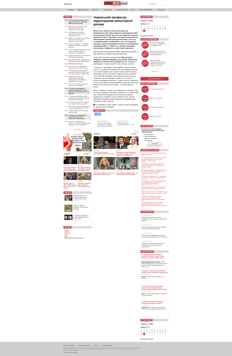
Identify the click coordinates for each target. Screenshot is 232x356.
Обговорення (147, 251)
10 (165, 26)
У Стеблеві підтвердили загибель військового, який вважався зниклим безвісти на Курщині (78, 91)
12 (144, 28)
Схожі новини (147, 212)
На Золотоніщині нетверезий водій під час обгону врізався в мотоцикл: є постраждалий (79, 51)
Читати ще (154, 71)
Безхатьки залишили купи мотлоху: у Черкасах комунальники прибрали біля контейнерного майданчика (79, 124)
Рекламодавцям (146, 10)
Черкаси (69, 4)
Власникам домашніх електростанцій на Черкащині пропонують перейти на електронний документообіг (153, 171)
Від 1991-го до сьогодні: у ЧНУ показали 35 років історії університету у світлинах (78, 28)
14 (149, 28)
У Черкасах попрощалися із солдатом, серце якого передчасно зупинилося (77, 116)
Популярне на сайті (149, 150)
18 (160, 28)
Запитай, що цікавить (154, 79)
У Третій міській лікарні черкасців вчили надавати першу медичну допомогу (104, 124)
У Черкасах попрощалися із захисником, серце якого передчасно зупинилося (154, 176)
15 (152, 28)
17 (157, 28)
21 (141, 31)
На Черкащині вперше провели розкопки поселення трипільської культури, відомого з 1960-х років (78, 72)
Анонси (95, 10)
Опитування (146, 126)
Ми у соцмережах (148, 83)
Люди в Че (108, 10)
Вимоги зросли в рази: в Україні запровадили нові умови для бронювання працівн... (154, 218)
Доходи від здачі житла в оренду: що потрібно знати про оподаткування (158, 53)
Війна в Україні (82, 10)
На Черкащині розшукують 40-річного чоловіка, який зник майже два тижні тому (78, 21)
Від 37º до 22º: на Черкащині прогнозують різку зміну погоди (78, 67)
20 (165, 28)
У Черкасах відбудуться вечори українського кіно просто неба (81, 217)
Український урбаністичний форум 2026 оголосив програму (79, 56)
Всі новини (77, 129)
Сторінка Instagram (157, 107)
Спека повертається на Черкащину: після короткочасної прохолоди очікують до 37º (154, 192)
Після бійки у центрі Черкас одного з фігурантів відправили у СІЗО (79, 107)
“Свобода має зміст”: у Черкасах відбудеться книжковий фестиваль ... (81, 197)
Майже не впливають (151, 138)
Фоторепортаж (122, 10)
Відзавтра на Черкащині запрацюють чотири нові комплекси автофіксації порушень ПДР (152, 165)
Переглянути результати (154, 145)
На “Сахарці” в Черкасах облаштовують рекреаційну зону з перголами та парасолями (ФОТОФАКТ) (153, 182)
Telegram (111, 107)
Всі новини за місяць (146, 35)
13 (147, 28)
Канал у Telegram (156, 98)
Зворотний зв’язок (84, 345)
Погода (67, 227)
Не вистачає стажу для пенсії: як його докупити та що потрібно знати (158, 43)
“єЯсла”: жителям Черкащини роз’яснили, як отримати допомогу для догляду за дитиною (158, 63)
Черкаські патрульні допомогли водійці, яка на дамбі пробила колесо (153, 227)
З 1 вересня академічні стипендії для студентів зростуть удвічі (78, 103)
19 (162, 28)
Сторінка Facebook (157, 89)
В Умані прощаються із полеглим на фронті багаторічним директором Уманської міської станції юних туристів (153, 204)
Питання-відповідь (149, 39)
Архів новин (146, 17)
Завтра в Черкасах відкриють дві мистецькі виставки (80, 207)
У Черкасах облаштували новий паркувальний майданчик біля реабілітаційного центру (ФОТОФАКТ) (153, 197)
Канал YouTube (155, 116)
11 (141, 28)
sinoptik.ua (81, 238)
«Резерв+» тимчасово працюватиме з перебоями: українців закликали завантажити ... (153, 245)
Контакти (161, 10)
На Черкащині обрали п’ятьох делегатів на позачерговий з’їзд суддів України (153, 187)
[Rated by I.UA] (148, 347)
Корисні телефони (69, 345)
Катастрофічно (149, 134)
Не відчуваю (148, 140)
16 (155, 28)
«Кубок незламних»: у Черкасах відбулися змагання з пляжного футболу (78, 45)
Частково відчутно (150, 136)
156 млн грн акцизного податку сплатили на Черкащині (78, 84)
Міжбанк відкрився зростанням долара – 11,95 (125, 123)
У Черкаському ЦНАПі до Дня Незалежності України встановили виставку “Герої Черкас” (79, 98)
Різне (133, 10)
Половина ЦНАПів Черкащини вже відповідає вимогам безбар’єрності (79, 60)
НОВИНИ (67, 17)
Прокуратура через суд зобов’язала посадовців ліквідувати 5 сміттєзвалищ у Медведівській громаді (77, 79)
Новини (71, 10)
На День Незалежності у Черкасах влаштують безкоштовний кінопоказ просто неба (79, 39)
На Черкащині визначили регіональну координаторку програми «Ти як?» (76, 33)
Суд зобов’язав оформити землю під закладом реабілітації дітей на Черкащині (154, 236)
